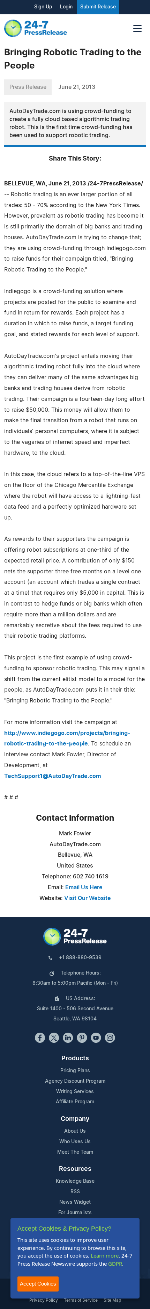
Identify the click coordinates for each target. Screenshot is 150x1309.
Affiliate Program (75, 1101)
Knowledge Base (75, 1181)
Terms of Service (81, 1300)
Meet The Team (75, 1152)
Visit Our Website (87, 898)
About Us (75, 1131)
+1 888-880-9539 (80, 957)
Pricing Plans (75, 1070)
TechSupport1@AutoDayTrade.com (52, 776)
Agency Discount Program (75, 1081)
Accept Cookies (38, 1284)
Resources (75, 1169)
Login (66, 7)
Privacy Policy (43, 1300)
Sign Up (43, 7)
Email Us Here (83, 887)
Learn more (105, 1255)
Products (75, 1058)
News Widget (75, 1202)
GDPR (115, 1263)
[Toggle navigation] (137, 28)
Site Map (112, 1300)
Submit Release (98, 7)
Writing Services (75, 1091)
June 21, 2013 (76, 87)
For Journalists (75, 1212)
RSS (75, 1191)
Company (75, 1119)
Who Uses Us (75, 1141)
